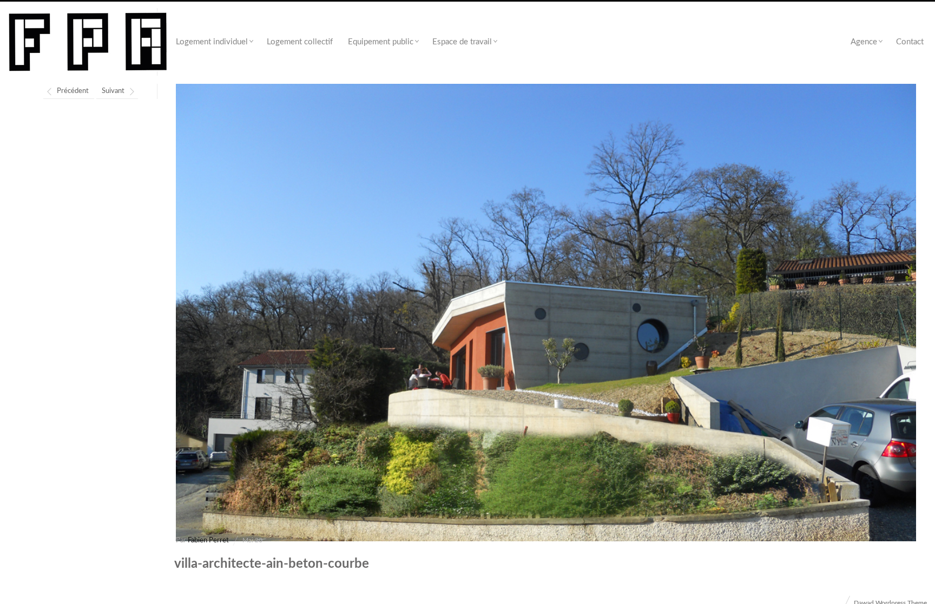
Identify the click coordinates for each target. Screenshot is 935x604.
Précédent (73, 91)
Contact (910, 42)
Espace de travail (462, 42)
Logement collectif (300, 42)
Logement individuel (212, 42)
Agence (864, 42)
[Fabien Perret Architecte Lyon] (88, 42)
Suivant (113, 91)
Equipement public (380, 42)
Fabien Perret (208, 540)
